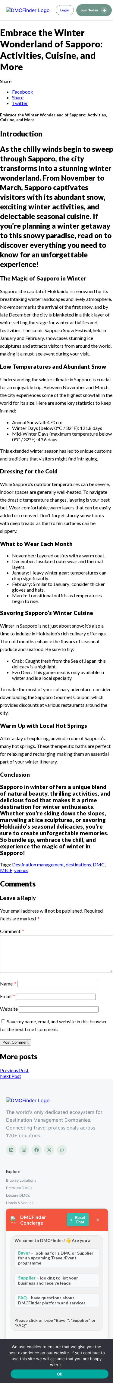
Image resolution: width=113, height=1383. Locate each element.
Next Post (10, 1076)
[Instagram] (24, 1150)
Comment (12, 931)
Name (8, 983)
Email (7, 996)
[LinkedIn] (11, 1150)
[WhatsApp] (62, 1150)
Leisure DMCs (18, 1195)
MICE (6, 870)
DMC (99, 864)
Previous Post (14, 1070)
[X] (49, 1150)
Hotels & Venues (19, 1203)
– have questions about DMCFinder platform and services (52, 1300)
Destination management (38, 864)
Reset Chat (80, 1219)
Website (9, 1009)
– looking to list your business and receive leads (48, 1280)
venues (21, 870)
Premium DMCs (19, 1188)
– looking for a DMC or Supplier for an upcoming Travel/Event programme (55, 1258)
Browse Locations (21, 1180)
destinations (78, 864)
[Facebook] (36, 1150)
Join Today (93, 10)
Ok (59, 1374)
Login (64, 10)
